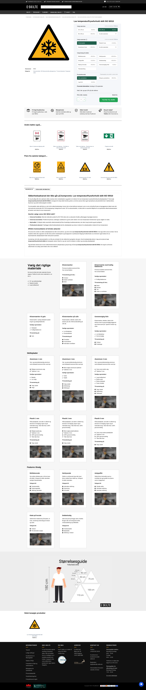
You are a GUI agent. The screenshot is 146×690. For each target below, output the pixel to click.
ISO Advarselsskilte (69, 17)
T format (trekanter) (60, 71)
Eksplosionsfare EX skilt (85, 177)
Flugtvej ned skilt (109, 146)
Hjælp (68, 12)
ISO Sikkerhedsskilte (53, 17)
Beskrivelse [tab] (29, 189)
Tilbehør (45, 12)
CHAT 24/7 (118, 1)
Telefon (106, 113)
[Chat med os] (141, 684)
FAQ (74, 12)
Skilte (28, 12)
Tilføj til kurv (108, 100)
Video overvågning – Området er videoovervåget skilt (61, 147)
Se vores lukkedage (111, 675)
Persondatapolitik (30, 673)
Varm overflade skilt (61, 177)
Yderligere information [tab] (43, 189)
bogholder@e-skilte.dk (96, 664)
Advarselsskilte (36, 71)
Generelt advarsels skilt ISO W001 (109, 177)
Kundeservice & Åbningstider (30, 656)
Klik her (116, 26)
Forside (28, 17)
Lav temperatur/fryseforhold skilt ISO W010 (34, 635)
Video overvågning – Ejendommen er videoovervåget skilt (85, 147)
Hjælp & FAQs (30, 660)
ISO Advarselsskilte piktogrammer (90, 17)
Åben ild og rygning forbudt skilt (37, 177)
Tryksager (36, 12)
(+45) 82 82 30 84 (95, 651)
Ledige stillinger (30, 653)
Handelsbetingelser (31, 676)
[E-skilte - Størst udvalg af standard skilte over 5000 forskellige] (32, 7)
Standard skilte (38, 17)
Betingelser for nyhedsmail (30, 669)
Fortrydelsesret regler (31, 679)
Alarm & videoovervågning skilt (37, 146)
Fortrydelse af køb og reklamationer (31, 664)
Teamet (28, 650)
